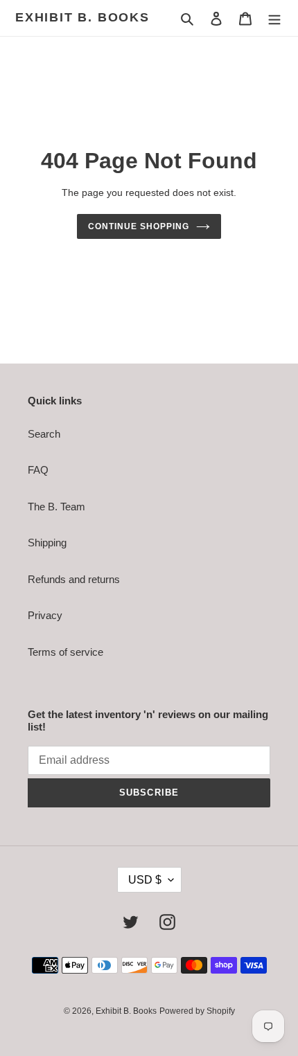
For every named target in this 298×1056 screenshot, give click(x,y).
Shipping (47, 542)
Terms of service (65, 652)
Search (44, 434)
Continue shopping (138, 226)
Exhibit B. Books (82, 17)
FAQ (38, 470)
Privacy (45, 615)
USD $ (144, 880)
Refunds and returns (74, 579)
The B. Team (56, 506)
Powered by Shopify (197, 1011)
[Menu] (274, 18)
